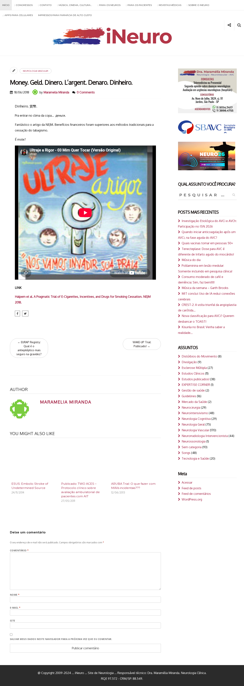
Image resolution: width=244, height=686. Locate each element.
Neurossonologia (193, 441)
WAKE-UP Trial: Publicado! (142, 344)
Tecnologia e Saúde (195, 458)
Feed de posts (191, 488)
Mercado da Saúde (194, 402)
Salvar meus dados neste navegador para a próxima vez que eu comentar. (61, 639)
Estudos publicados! (195, 379)
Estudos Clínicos (193, 373)
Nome (15, 594)
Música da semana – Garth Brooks (205, 288)
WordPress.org (192, 499)
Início (6, 5)
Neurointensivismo (195, 413)
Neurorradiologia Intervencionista (205, 436)
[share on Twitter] (25, 313)
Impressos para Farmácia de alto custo (65, 15)
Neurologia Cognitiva (196, 419)
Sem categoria (191, 447)
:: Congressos (23, 5)
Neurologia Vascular (35, 71)
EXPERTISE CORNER (196, 385)
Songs (186, 453)
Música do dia (191, 260)
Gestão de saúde (193, 390)
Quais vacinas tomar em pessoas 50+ (207, 243)
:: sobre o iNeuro (198, 5)
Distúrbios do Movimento (199, 356)
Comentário (19, 550)
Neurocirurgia (191, 407)
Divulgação (189, 362)
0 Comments (86, 92)
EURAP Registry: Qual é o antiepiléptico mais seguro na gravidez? (29, 348)
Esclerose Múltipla (194, 368)
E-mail (15, 607)
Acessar (187, 482)
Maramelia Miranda (56, 92)
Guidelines (189, 396)
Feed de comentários (196, 494)
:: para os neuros (108, 5)
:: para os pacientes (139, 5)
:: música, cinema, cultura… (74, 5)
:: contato (45, 5)
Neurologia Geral (193, 424)
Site (12, 620)
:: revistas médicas (169, 5)
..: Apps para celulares (17, 15)
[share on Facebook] (17, 313)
